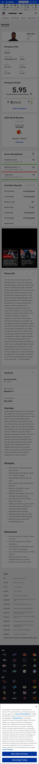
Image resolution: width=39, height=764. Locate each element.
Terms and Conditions (22, 714)
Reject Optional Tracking (19, 754)
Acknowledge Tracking (19, 760)
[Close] (36, 706)
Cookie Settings (7, 749)
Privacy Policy (17, 718)
